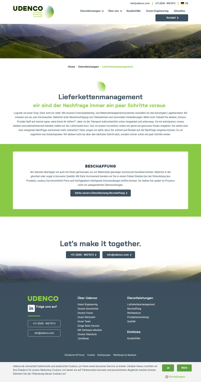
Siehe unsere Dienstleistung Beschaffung (100, 192)
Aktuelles (179, 10)
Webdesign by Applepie (124, 355)
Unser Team (84, 321)
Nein (184, 367)
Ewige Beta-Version (88, 325)
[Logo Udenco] (33, 12)
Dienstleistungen (90, 10)
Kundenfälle (134, 10)
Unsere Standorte (87, 334)
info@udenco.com (140, 3)
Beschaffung (134, 308)
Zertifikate (83, 338)
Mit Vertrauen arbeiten (90, 330)
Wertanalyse (134, 312)
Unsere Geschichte (88, 308)
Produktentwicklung (138, 317)
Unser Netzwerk (86, 317)
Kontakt (171, 17)
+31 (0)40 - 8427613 (165, 3)
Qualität (131, 321)
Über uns (113, 10)
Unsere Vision (85, 312)
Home (71, 66)
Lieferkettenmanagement (141, 304)
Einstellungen (176, 376)
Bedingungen (104, 355)
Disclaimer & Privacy (75, 355)
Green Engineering (157, 10)
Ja (168, 367)
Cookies (91, 355)
